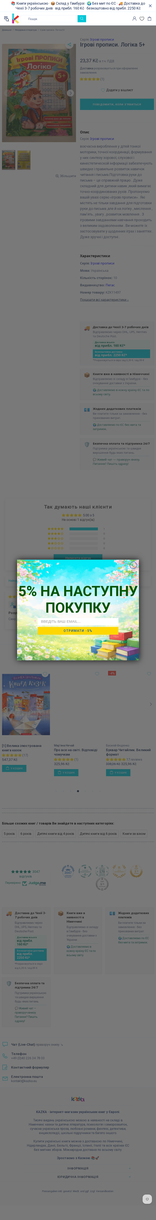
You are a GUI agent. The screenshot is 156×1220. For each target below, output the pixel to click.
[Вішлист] (142, 19)
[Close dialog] (133, 565)
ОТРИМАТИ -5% (78, 631)
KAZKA (16, 19)
